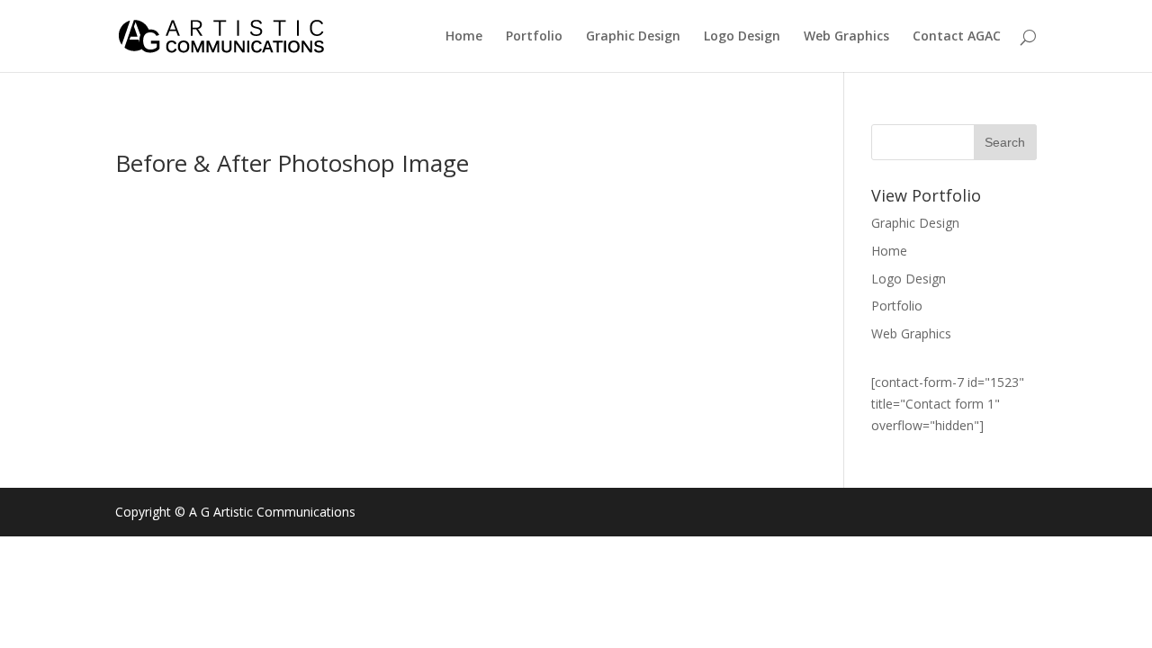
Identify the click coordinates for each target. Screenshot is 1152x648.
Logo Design (742, 37)
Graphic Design (633, 37)
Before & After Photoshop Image (292, 163)
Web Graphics (846, 37)
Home (464, 37)
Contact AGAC (957, 37)
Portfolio (534, 37)
